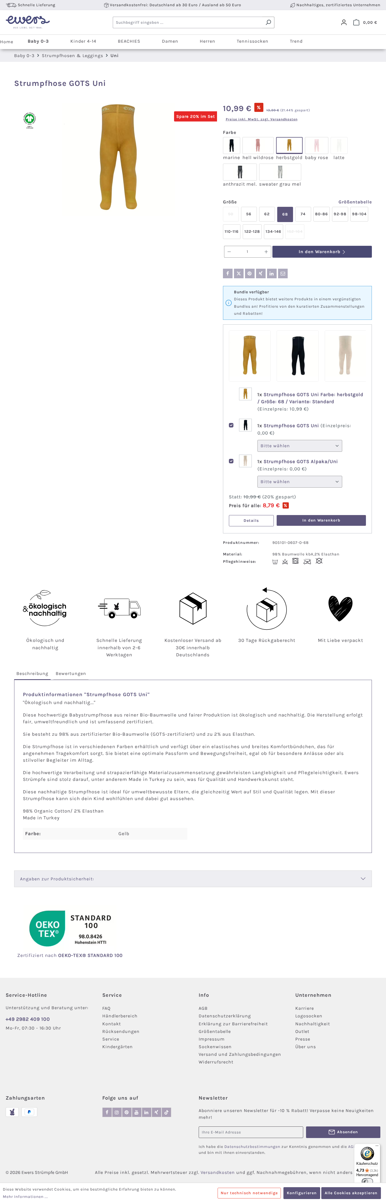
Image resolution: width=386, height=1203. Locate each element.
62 (267, 214)
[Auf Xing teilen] (260, 273)
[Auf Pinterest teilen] (249, 273)
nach (58, 955)
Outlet (302, 1031)
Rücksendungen (121, 1031)
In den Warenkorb (320, 251)
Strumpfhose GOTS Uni (292, 425)
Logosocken (308, 1016)
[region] (118, 159)
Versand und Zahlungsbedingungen (240, 1054)
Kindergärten (117, 1046)
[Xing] (156, 1112)
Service (110, 1039)
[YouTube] (136, 1112)
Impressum (212, 1039)
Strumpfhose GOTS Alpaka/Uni (301, 461)
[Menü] (377, 1147)
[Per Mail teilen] (282, 273)
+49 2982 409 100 (28, 1019)
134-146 (273, 231)
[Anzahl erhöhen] (266, 252)
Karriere (304, 1008)
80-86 (321, 214)
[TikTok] (166, 1112)
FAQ (106, 1008)
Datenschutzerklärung (225, 1016)
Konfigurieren (302, 1193)
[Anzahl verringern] (229, 252)
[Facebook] (107, 1112)
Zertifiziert (31, 955)
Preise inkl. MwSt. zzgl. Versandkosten (262, 119)
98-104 (359, 214)
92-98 (340, 214)
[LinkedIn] (146, 1112)
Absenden (347, 1132)
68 (285, 214)
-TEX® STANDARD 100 (97, 955)
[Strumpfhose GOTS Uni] (118, 159)
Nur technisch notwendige (249, 1193)
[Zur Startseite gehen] (27, 22)
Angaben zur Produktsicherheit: (57, 878)
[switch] (367, 1181)
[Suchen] (268, 22)
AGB (203, 1008)
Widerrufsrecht (216, 1062)
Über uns (305, 1046)
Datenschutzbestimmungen (252, 1146)
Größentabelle (355, 202)
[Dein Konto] (344, 22)
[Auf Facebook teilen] (227, 273)
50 (233, 217)
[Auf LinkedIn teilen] (271, 273)
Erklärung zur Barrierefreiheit (233, 1023)
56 (248, 214)
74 (303, 214)
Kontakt (111, 1023)
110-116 (232, 231)
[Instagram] (117, 1112)
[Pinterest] (126, 1112)
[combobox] (188, 22)
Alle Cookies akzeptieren (351, 1193)
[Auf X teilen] (238, 273)
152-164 (295, 234)
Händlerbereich (120, 1016)
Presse (302, 1039)
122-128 (252, 231)
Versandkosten (218, 1172)
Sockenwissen (215, 1046)
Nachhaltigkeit (312, 1023)
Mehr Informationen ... (25, 1196)
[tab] (32, 674)
